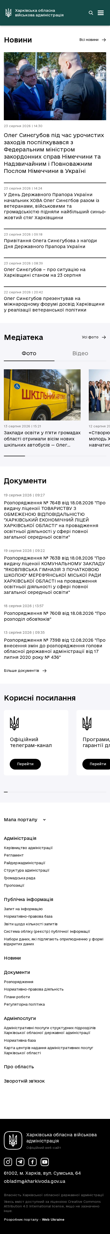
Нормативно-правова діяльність (34, 989)
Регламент (14, 855)
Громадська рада (19, 878)
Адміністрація (20, 838)
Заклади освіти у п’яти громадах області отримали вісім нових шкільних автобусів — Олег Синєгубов (42, 439)
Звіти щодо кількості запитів (31, 924)
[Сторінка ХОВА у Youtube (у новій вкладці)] (45, 1162)
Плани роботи (17, 997)
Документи (17, 972)
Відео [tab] (80, 353)
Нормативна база (20, 1040)
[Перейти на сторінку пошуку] (90, 12)
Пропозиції (14, 885)
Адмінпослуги (20, 1018)
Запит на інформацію (23, 909)
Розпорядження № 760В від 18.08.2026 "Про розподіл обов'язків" (55, 616)
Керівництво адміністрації (28, 848)
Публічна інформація (28, 899)
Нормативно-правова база (28, 916)
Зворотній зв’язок (24, 1081)
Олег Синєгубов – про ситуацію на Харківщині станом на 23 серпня (44, 272)
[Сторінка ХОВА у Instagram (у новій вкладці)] (8, 1162)
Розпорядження (18, 982)
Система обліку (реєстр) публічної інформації (47, 931)
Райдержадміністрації (25, 863)
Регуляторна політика (24, 1004)
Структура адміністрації (27, 870)
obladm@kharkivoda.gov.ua (34, 1181)
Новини (12, 957)
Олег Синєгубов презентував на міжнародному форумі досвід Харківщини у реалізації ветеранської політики (54, 304)
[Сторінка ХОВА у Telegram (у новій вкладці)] (20, 1162)
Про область (19, 1066)
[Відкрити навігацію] (100, 12)
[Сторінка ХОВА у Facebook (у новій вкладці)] (32, 1162)
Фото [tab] (29, 353)
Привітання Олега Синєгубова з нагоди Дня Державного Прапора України (50, 243)
